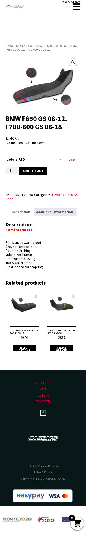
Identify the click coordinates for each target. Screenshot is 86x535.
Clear (72, 160)
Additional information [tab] (54, 212)
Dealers (43, 395)
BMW (38, 46)
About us (43, 383)
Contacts (43, 401)
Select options (24, 349)
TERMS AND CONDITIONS (43, 465)
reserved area (71, 2)
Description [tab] (21, 212)
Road (29, 46)
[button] (73, 62)
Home (10, 46)
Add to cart (33, 170)
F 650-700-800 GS (56, 46)
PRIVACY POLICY (43, 472)
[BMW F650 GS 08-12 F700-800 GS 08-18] (24, 308)
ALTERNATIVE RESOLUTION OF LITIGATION (43, 478)
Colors (12, 159)
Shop (19, 46)
